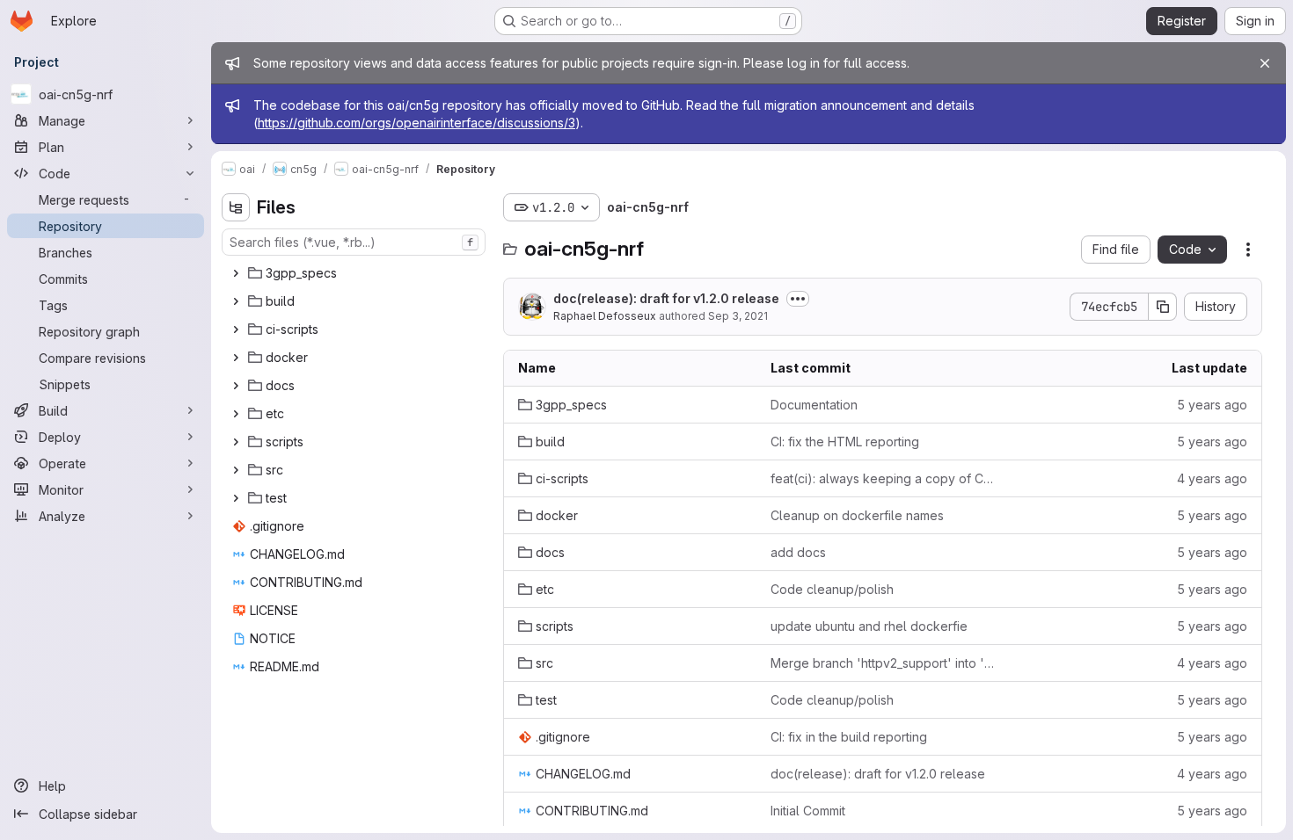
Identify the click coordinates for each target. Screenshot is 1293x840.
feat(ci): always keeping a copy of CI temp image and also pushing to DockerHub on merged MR (883, 478)
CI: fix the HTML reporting (845, 441)
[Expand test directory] (235, 498)
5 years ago (1212, 404)
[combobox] (354, 242)
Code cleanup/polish (832, 589)
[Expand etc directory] (235, 413)
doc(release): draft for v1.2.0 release (666, 298)
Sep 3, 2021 (738, 315)
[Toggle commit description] (797, 299)
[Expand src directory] (235, 470)
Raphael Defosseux (604, 315)
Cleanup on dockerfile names (857, 515)
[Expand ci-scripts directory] (235, 329)
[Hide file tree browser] (236, 207)
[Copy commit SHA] (1163, 307)
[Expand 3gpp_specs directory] (235, 273)
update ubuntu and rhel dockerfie (869, 626)
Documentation (814, 404)
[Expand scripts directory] (235, 442)
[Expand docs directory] (235, 385)
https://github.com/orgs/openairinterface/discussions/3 (416, 122)
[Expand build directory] (235, 301)
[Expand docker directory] (235, 357)
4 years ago (1212, 478)
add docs (798, 552)
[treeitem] (355, 273)
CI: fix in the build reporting (849, 736)
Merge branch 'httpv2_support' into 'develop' (883, 662)
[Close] (1264, 63)
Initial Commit (808, 810)
